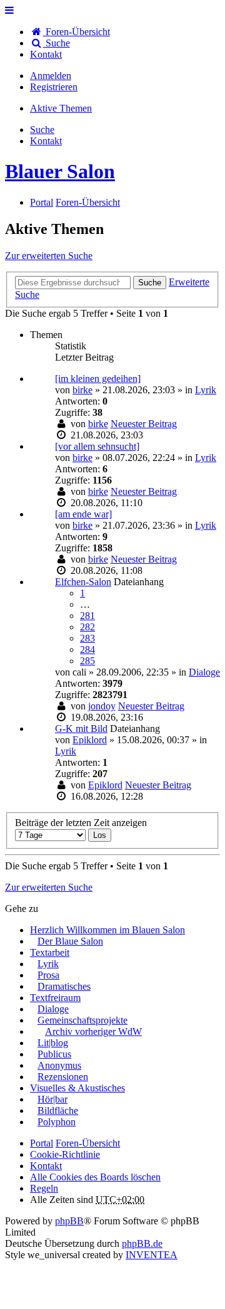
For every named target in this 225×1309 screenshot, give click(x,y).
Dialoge (204, 672)
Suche (149, 282)
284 (87, 649)
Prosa (48, 975)
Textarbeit (49, 952)
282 (87, 627)
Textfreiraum (55, 997)
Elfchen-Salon (83, 581)
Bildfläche (58, 1110)
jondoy (102, 706)
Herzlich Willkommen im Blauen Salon (107, 930)
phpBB (69, 1221)
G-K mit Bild (81, 728)
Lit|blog (53, 1042)
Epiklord (89, 739)
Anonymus (59, 1065)
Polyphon (57, 1121)
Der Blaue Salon (70, 941)
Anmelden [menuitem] (50, 75)
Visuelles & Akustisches (77, 1088)
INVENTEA (152, 1254)
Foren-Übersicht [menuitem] (76, 31)
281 (87, 615)
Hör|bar (53, 1099)
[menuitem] (46, 54)
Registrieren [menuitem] (54, 87)
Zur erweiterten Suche (48, 255)
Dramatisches (64, 986)
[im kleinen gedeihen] (98, 378)
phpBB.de (142, 1243)
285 (87, 660)
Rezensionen (63, 1076)
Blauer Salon (60, 171)
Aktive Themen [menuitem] (61, 108)
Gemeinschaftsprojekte (83, 1020)
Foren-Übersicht (88, 1143)
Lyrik (205, 389)
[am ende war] (83, 514)
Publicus (54, 1054)
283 (87, 638)
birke (82, 389)
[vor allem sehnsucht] (97, 446)
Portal (41, 202)
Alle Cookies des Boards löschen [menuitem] (95, 1177)
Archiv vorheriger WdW (93, 1031)
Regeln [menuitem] (44, 1188)
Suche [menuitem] (56, 43)
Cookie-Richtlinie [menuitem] (65, 1154)
